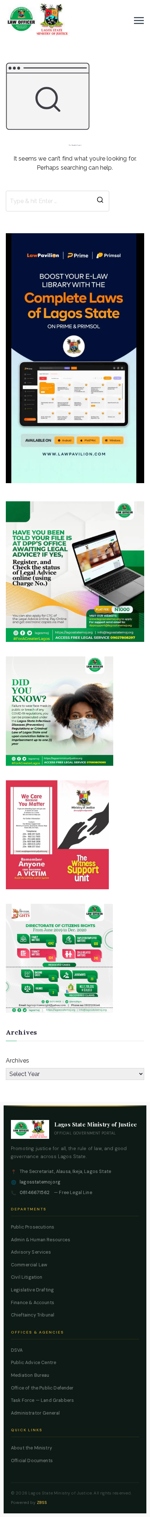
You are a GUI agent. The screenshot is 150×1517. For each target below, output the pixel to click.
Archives (17, 1060)
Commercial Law (29, 1265)
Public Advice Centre (33, 1363)
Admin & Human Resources (40, 1240)
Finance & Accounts (32, 1303)
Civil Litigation (27, 1277)
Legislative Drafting (32, 1290)
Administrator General (35, 1413)
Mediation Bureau (30, 1375)
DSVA (17, 1350)
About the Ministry (31, 1448)
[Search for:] (57, 201)
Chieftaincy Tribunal (32, 1315)
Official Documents (32, 1461)
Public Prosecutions (32, 1227)
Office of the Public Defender (42, 1388)
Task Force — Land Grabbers (42, 1400)
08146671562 (35, 1193)
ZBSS (42, 1502)
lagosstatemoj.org (40, 1182)
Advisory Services (31, 1252)
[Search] (100, 201)
